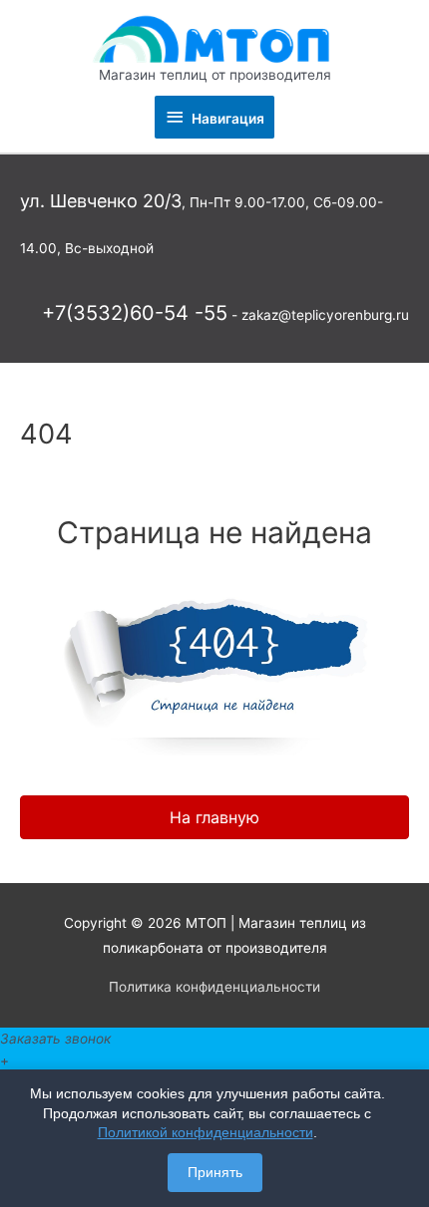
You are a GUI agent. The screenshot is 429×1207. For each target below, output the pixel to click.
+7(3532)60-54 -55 (134, 313)
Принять (215, 1172)
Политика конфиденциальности (214, 987)
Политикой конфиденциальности (205, 1132)
